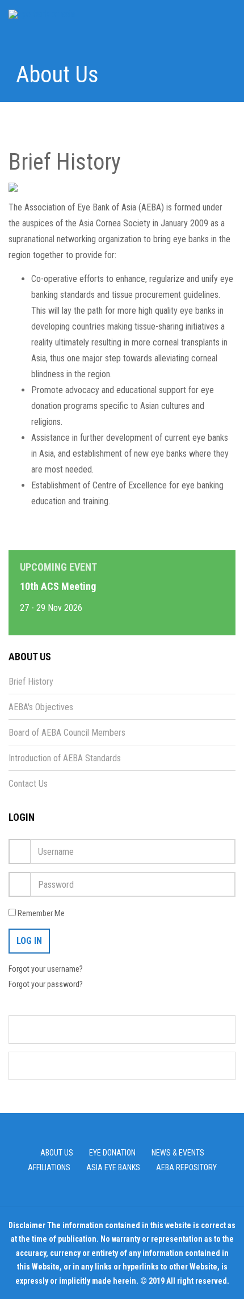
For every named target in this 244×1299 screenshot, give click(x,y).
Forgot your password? (46, 984)
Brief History (31, 681)
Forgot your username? (46, 968)
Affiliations (49, 1167)
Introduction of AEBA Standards (65, 758)
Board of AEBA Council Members (67, 732)
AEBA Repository (186, 1167)
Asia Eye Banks (113, 1167)
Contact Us (28, 783)
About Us (56, 1152)
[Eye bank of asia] (42, 14)
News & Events (178, 1152)
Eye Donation (112, 1152)
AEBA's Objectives (41, 707)
